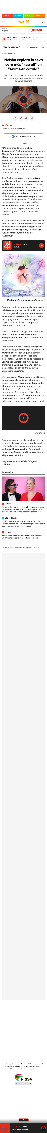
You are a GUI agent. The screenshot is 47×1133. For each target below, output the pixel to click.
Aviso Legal (8, 1064)
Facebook (15, 118)
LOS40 (6, 16)
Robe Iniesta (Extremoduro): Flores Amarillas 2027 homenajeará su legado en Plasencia (22, 536)
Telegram (32, 118)
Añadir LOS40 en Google (25, 136)
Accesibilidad (20, 1064)
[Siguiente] (43, 47)
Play (43, 1128)
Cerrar (43, 38)
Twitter (21, 118)
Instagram (9, 1013)
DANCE (27, 16)
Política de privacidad (35, 1064)
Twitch (34, 1013)
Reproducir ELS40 (41, 245)
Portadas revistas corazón (34, 47)
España (5, 31)
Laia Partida (7, 125)
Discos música (7, 547)
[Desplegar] (23, 1119)
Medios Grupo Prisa (24, 1083)
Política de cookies (13, 1066)
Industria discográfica (23, 547)
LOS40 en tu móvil (15, 1069)
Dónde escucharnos (31, 1069)
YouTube (19, 1013)
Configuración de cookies (31, 1066)
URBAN (38, 16)
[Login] (43, 22)
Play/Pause (24, 100)
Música (12, 53)
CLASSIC (17, 16)
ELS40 (4, 53)
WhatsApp (26, 118)
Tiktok (14, 1013)
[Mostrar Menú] (3, 21)
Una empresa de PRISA (24, 1077)
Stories (39, 1013)
